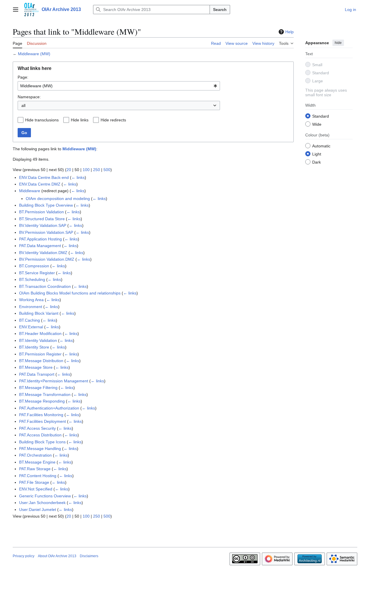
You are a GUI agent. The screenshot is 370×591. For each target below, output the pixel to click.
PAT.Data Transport (36, 374)
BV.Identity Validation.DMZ (43, 252)
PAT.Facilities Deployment (42, 421)
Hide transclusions (42, 120)
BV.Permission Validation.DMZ (46, 259)
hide (338, 43)
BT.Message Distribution (41, 360)
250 (96, 169)
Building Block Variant (38, 313)
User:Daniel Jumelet (37, 509)
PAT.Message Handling (40, 448)
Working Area (31, 299)
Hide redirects (113, 120)
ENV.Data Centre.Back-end (44, 177)
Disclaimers (89, 556)
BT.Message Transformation (45, 394)
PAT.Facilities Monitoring (41, 414)
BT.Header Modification (40, 333)
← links (78, 177)
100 (86, 169)
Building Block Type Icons (42, 442)
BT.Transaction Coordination (45, 286)
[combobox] (119, 85)
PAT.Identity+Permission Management (53, 381)
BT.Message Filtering (38, 387)
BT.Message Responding (42, 401)
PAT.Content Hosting (37, 475)
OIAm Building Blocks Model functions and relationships (70, 293)
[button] (15, 9)
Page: (23, 77)
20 (68, 169)
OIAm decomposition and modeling (58, 198)
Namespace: (29, 97)
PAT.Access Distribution (40, 435)
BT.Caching (29, 320)
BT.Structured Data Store (42, 218)
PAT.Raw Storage (35, 468)
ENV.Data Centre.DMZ (39, 184)
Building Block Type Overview (46, 205)
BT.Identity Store (34, 347)
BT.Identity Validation (38, 340)
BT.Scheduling (32, 279)
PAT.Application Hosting (40, 239)
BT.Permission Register (40, 354)
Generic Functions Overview (45, 496)
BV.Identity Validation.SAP (42, 225)
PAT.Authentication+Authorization (49, 408)
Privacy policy (23, 556)
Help (289, 31)
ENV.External (31, 327)
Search (220, 9)
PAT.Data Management (40, 245)
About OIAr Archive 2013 (57, 556)
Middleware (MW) (34, 53)
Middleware (29, 190)
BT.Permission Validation (41, 212)
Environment (30, 306)
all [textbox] (23, 105)
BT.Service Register (37, 273)
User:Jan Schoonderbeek (42, 502)
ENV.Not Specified (35, 489)
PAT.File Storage (34, 482)
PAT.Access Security (37, 428)
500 (106, 169)
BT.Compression (34, 266)
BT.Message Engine (37, 462)
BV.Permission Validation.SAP (46, 232)
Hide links (79, 120)
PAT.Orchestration (35, 455)
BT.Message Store (36, 367)
